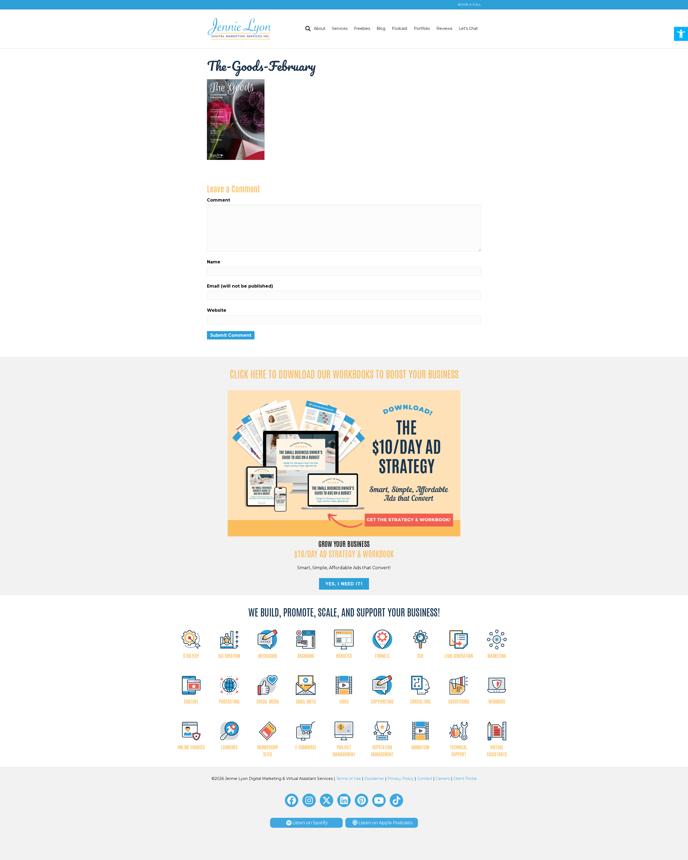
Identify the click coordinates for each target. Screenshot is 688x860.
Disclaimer (374, 778)
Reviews (444, 28)
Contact (424, 778)
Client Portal (464, 778)
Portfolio (422, 28)
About (319, 28)
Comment (218, 200)
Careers (443, 778)
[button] (681, 34)
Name (213, 261)
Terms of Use (348, 778)
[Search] (306, 29)
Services (339, 28)
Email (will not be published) (240, 286)
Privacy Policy (401, 778)
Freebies (362, 28)
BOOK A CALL (469, 4)
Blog (381, 28)
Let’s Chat (468, 28)
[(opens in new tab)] (344, 462)
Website (216, 310)
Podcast (399, 28)
